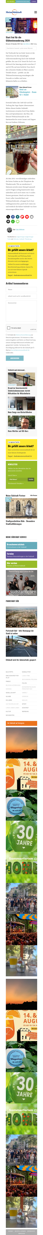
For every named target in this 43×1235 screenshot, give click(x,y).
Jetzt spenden (10, 637)
